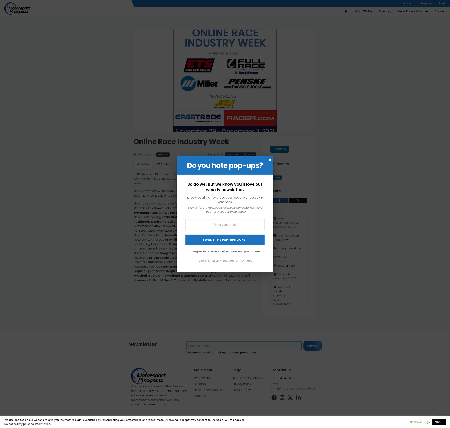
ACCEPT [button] (439, 422)
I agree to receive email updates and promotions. (227, 251)
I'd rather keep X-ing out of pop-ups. (225, 260)
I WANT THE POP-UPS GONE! (225, 240)
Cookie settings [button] (420, 422)
